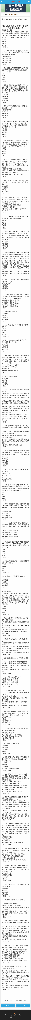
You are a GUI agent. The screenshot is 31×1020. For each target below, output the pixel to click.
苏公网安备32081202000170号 (21, 1014)
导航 (30, 2)
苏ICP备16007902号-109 (8, 1014)
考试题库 (13, 14)
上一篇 (8, 1005)
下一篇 (23, 1005)
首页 (8, 14)
